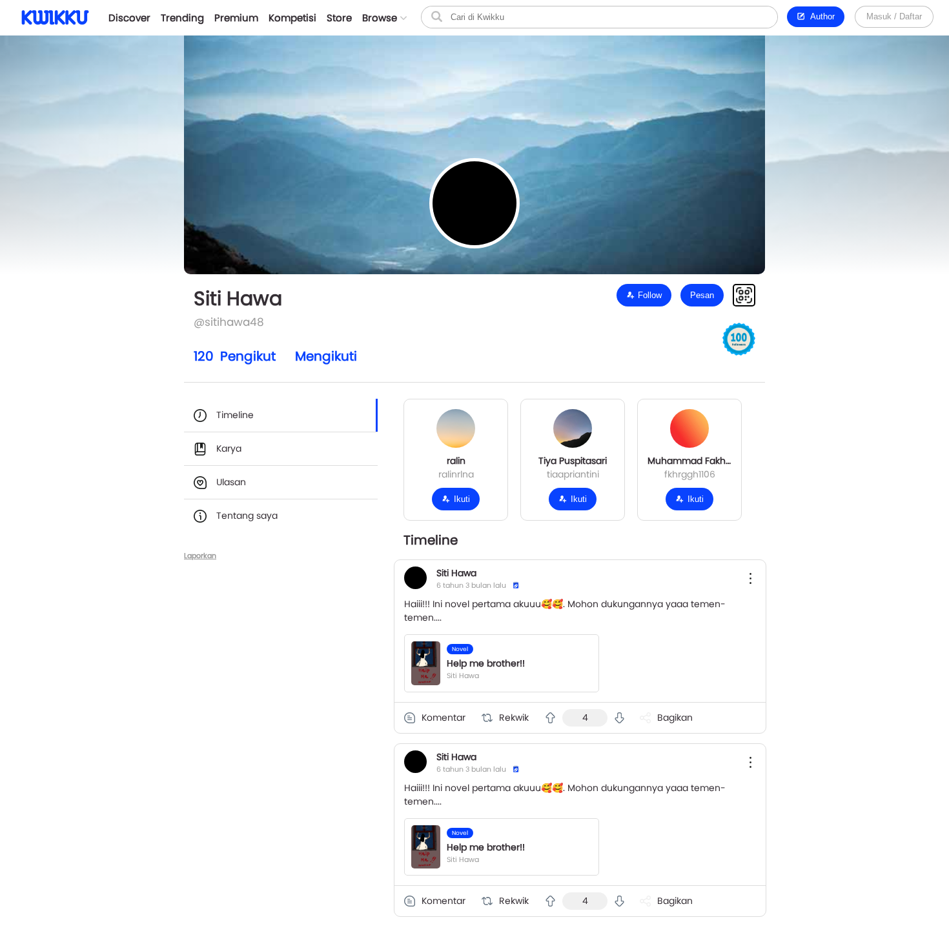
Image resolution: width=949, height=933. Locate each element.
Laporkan (200, 555)
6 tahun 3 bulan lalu (471, 585)
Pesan (702, 295)
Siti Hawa (456, 573)
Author (820, 16)
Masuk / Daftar (894, 16)
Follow (648, 295)
